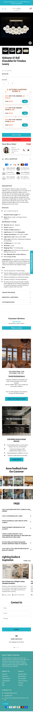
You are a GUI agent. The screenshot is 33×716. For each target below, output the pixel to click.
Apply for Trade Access (16, 399)
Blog (3, 685)
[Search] (5, 9)
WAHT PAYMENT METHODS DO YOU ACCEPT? (13, 528)
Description (7, 186)
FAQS (28, 144)
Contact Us (5, 676)
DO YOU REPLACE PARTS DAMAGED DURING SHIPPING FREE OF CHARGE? (14, 543)
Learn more (16, 459)
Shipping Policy (22, 674)
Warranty (20, 683)
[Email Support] (28, 150)
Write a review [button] (16, 328)
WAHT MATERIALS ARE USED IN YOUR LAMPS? (14, 521)
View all (27, 561)
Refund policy (22, 676)
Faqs (3, 683)
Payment (20, 685)
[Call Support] (24, 150)
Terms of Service (22, 681)
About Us (4, 674)
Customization (8, 302)
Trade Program (8, 292)
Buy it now (16, 139)
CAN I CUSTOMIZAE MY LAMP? (12, 516)
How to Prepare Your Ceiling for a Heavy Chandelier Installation (13, 582)
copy (25, 101)
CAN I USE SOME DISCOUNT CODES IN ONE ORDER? (16, 510)
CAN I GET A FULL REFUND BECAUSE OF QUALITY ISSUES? (15, 549)
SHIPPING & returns (10, 297)
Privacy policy (22, 678)
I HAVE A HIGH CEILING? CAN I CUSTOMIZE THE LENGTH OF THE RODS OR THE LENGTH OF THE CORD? (16, 535)
